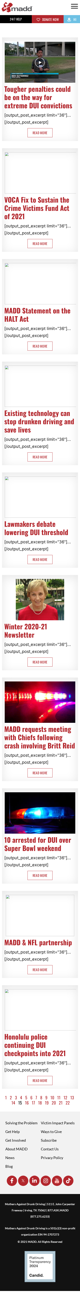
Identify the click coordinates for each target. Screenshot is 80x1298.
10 (52, 1097)
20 (54, 1103)
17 (33, 1103)
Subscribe (49, 1140)
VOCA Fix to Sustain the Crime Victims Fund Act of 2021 (36, 208)
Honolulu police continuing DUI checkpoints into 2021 (35, 1044)
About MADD (16, 1149)
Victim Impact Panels (58, 1123)
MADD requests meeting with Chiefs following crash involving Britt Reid (39, 737)
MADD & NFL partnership (38, 942)
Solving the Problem (21, 1123)
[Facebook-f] (12, 1181)
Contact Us (50, 1149)
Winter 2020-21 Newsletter (25, 630)
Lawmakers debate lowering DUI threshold (36, 528)
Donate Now (50, 19)
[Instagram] (46, 1181)
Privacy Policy (52, 1157)
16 (27, 1103)
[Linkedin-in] (34, 1181)
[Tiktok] (68, 1181)
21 (61, 1103)
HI (74, 19)
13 (72, 1097)
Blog (9, 1166)
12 (65, 1097)
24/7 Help (16, 19)
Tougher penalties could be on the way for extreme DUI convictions (38, 97)
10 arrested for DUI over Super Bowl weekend (37, 844)
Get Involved (15, 1140)
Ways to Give (51, 1131)
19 (47, 1103)
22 (68, 1103)
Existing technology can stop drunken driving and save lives (39, 421)
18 (40, 1103)
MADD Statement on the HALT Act (37, 314)
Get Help (12, 1131)
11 (59, 1097)
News (10, 1157)
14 (13, 1103)
